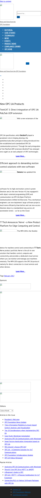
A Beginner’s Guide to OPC (14, 472)
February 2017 (9, 276)
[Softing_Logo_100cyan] (15, 402)
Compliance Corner (12, 46)
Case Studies (10, 33)
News (7, 38)
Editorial (9, 30)
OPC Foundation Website (22, 492)
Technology (10, 35)
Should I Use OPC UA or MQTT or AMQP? (19, 469)
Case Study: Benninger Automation (17, 436)
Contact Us (17, 489)
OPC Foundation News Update (15, 422)
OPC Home (8, 49)
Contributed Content (20, 495)
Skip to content (5, 1)
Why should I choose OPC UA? (15, 447)
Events (7, 41)
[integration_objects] (15, 389)
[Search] (18, 17)
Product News (10, 44)
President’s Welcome (12, 419)
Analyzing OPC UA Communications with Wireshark (23, 439)
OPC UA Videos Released (13, 458)
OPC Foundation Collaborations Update (19, 455)
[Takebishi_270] (15, 288)
